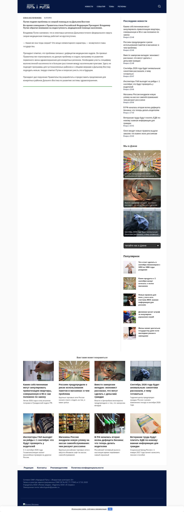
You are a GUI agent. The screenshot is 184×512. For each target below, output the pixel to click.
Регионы (122, 7)
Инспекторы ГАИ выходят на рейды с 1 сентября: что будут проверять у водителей (141, 84)
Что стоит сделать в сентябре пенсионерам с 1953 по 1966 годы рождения (149, 266)
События (101, 7)
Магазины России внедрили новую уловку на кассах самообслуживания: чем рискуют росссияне (140, 97)
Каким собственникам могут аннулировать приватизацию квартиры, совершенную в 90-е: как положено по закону (37, 390)
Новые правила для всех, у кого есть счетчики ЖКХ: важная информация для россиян (148, 300)
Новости (89, 7)
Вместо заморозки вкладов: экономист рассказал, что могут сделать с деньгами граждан (141, 58)
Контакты (42, 468)
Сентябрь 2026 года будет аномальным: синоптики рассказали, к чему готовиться (142, 71)
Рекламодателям (58, 468)
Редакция (28, 468)
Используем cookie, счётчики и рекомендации (89, 509)
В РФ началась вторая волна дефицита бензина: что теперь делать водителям (109, 441)
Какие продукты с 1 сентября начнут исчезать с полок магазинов (147, 282)
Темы (111, 7)
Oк (110, 509)
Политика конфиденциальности (87, 468)
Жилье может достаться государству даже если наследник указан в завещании (149, 332)
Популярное (131, 256)
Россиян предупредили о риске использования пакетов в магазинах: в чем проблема (141, 45)
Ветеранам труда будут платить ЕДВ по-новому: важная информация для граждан (142, 120)
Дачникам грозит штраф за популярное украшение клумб (149, 314)
